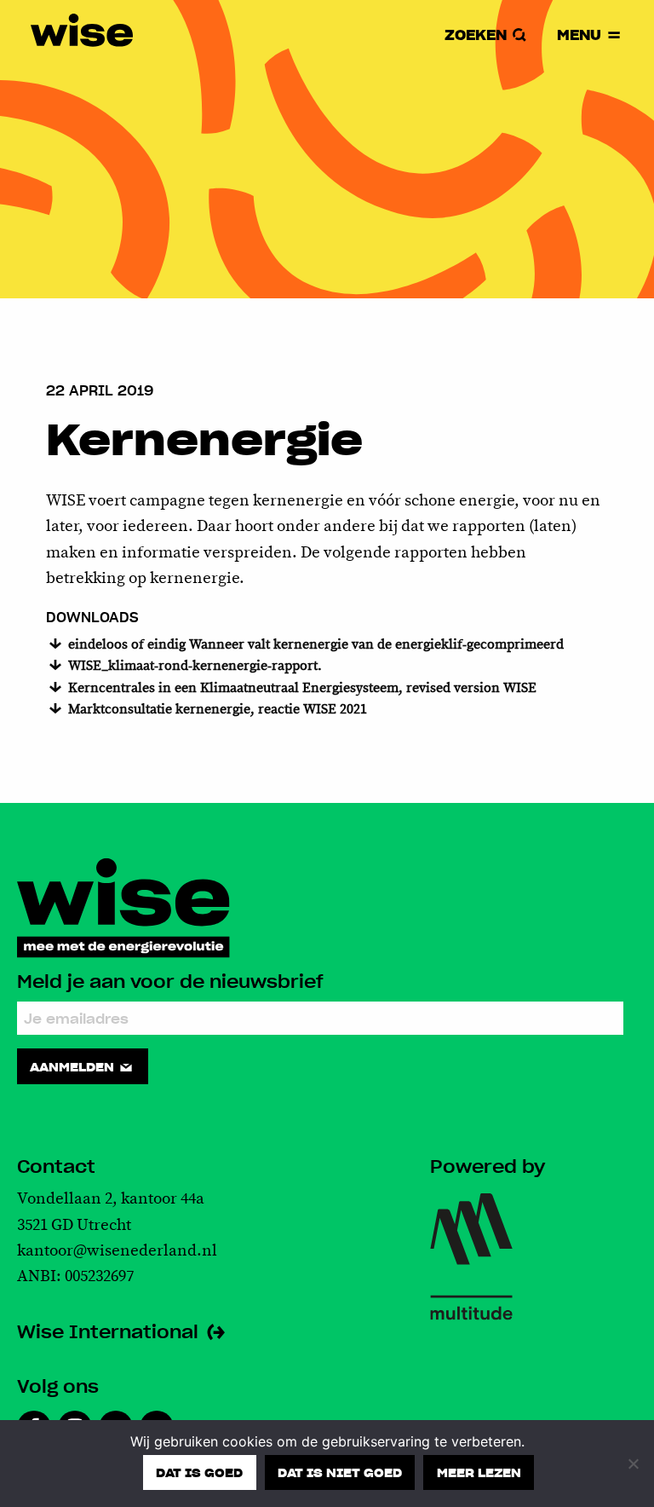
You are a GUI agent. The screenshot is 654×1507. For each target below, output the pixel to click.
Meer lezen (479, 1472)
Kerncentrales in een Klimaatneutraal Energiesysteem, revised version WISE (300, 688)
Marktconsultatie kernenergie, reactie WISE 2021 (216, 710)
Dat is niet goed (340, 1472)
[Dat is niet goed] (632, 1463)
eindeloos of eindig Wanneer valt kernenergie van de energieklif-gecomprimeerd (314, 645)
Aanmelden (74, 1066)
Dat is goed (199, 1472)
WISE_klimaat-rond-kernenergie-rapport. (193, 666)
